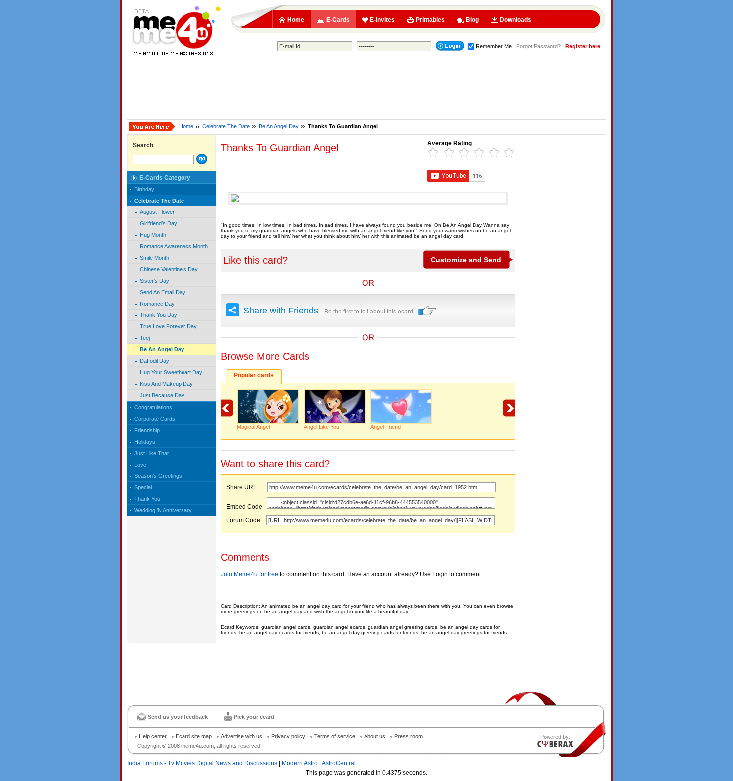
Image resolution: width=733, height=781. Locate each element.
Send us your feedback (178, 717)
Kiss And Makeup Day (166, 384)
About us (374, 736)
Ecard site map (194, 736)
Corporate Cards (154, 419)
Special (143, 487)
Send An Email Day (162, 292)
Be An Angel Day (279, 126)
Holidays (144, 442)
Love (140, 465)
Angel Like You (321, 427)
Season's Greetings (158, 476)
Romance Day (157, 304)
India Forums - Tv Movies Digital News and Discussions (202, 763)
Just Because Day (162, 395)
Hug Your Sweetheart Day (171, 372)
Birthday (144, 189)
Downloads (515, 19)
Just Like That (151, 453)
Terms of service (334, 736)
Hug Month (153, 235)
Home (295, 19)
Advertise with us (241, 736)
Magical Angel (253, 427)
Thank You (147, 499)
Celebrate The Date (226, 126)
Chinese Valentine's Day (169, 269)
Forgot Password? (538, 46)
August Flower (157, 212)
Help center (153, 736)
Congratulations (153, 407)
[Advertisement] (366, 91)
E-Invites (382, 19)
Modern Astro (300, 763)
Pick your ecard (254, 717)
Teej (145, 338)
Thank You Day (158, 315)
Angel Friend (385, 427)
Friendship (147, 430)
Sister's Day (154, 281)
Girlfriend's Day (158, 223)
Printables (430, 19)
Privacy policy (288, 736)
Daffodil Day (154, 361)
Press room (408, 736)
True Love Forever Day (168, 326)
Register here (582, 46)
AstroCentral (339, 763)
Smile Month (154, 258)
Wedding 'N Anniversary (163, 510)
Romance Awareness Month (174, 246)
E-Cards (338, 19)
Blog (472, 19)
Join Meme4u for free (249, 574)
